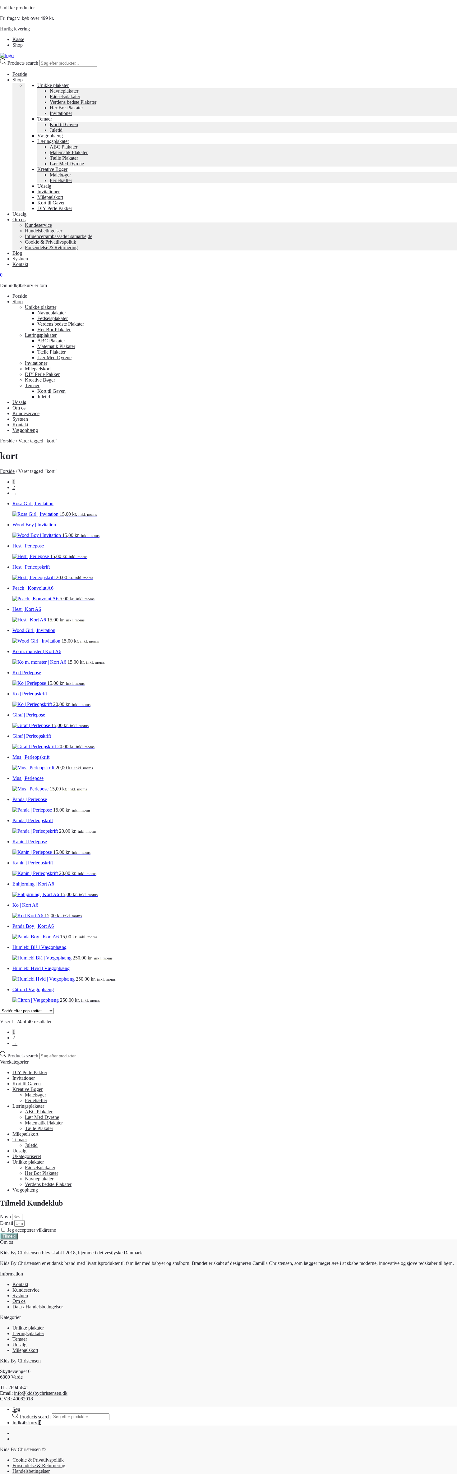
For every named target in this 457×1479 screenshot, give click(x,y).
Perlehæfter (61, 180)
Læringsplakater (53, 141)
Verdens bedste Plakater (73, 102)
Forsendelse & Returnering (51, 247)
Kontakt (20, 264)
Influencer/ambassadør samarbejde (58, 236)
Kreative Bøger (52, 169)
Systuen (20, 258)
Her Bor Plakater (66, 107)
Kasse (18, 39)
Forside (19, 74)
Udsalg (44, 186)
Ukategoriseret (26, 1156)
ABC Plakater (63, 146)
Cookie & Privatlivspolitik (50, 242)
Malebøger (60, 174)
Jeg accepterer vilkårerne (31, 1230)
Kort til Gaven (64, 124)
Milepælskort (50, 197)
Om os (18, 219)
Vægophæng (50, 135)
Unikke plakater (53, 85)
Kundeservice (38, 225)
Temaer (44, 118)
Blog (17, 253)
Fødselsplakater (65, 96)
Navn (6, 1216)
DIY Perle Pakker (54, 208)
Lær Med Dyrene (67, 163)
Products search (23, 63)
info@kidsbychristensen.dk (40, 1393)
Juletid (56, 130)
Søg (16, 1409)
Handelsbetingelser (43, 230)
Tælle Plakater (64, 158)
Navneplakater (64, 91)
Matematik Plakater (69, 152)
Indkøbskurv (26, 1422)
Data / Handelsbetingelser (37, 1306)
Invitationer (61, 113)
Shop (17, 45)
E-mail (7, 1223)
